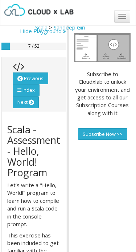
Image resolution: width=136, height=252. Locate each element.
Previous (33, 78)
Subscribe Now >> (103, 134)
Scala (41, 27)
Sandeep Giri (69, 27)
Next (23, 102)
